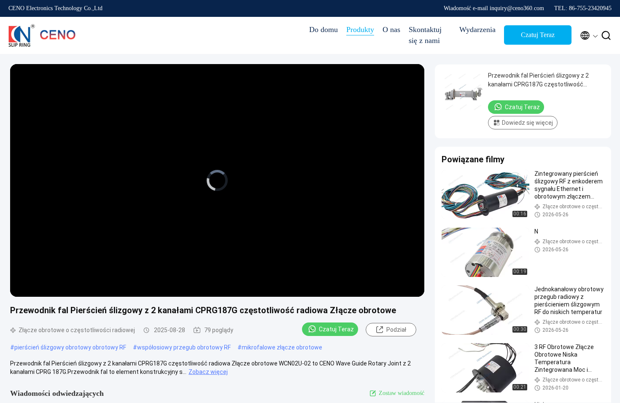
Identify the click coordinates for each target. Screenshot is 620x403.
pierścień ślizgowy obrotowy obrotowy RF (70, 347)
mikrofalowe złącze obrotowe (282, 347)
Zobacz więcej (208, 371)
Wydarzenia (477, 29)
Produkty (360, 29)
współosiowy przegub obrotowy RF (184, 347)
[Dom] (42, 35)
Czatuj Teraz (538, 34)
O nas (391, 29)
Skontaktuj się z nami (425, 35)
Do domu (323, 29)
